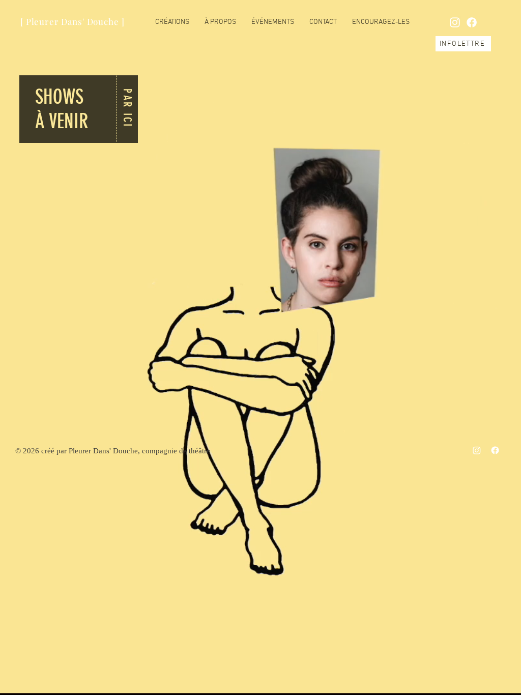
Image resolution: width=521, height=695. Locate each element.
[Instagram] (477, 450)
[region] (78, 109)
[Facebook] (471, 22)
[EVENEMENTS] (67, 108)
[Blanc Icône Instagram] (454, 22)
